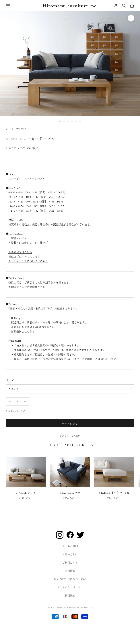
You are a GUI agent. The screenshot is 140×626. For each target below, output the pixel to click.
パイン (23, 238)
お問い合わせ (70, 554)
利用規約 (70, 595)
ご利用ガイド (70, 562)
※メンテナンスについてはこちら (28, 261)
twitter (80, 535)
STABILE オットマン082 (114, 492)
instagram (59, 535)
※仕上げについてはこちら (24, 256)
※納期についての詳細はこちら (26, 287)
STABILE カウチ (70, 492)
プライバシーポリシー (70, 587)
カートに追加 (70, 423)
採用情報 (70, 571)
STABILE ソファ (26, 492)
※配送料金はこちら (23, 331)
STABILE (21, 129)
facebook (70, 535)
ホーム (10, 129)
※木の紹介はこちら (20, 252)
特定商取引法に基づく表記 (70, 579)
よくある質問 (70, 546)
